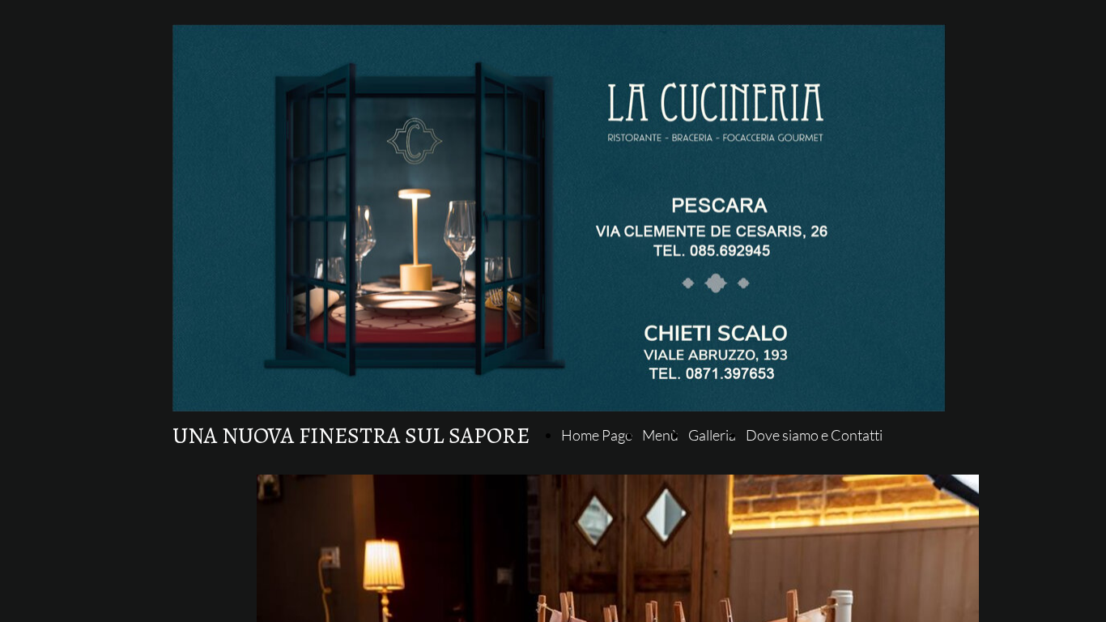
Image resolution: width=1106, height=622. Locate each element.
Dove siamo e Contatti (814, 435)
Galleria (712, 435)
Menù (660, 435)
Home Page (596, 435)
